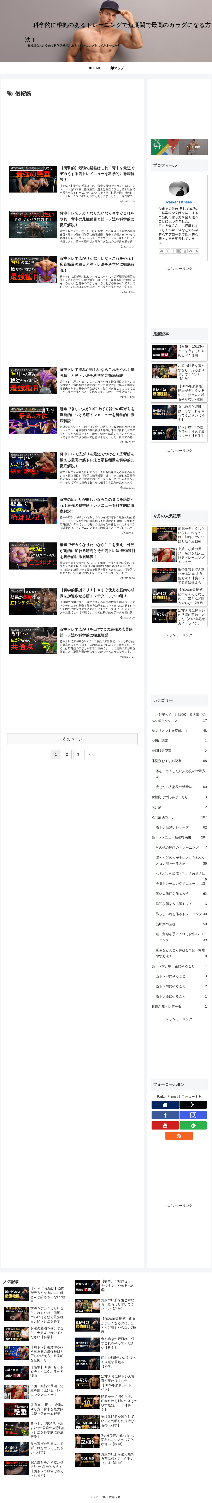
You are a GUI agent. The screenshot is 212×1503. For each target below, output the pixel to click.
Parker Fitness (179, 202)
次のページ (72, 739)
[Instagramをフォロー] (179, 251)
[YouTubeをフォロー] (185, 251)
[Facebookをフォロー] (173, 251)
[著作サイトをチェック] (161, 251)
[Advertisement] (72, 129)
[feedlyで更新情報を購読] (190, 251)
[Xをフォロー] (167, 251)
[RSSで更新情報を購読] (196, 251)
